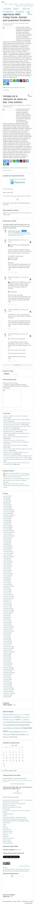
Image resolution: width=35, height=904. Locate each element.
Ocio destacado (20, 11)
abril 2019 (5, 587)
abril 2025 (5, 523)
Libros (28, 11)
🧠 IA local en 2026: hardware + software (13, 483)
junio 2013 (6, 677)
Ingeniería (12, 719)
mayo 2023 (6, 558)
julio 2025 (5, 518)
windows (22, 734)
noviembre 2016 (7, 610)
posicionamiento (12, 725)
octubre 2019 (6, 584)
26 (10, 760)
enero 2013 (6, 686)
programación (22, 87)
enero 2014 (6, 665)
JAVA (27, 23)
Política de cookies (8, 831)
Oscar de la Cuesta (13, 240)
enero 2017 (6, 606)
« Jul (4, 765)
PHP (20, 167)
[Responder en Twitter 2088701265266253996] (9, 272)
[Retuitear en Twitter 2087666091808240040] (11, 305)
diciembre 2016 (7, 608)
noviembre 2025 (7, 511)
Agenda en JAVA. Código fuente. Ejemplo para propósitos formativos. (17, 17)
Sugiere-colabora (7, 841)
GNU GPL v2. (18, 849)
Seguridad (27, 728)
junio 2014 (6, 657)
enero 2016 (6, 624)
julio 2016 (5, 615)
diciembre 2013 (7, 667)
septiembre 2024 (7, 536)
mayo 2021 (6, 568)
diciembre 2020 (7, 574)
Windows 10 (6, 737)
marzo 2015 (6, 641)
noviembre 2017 (7, 596)
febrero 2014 (6, 664)
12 (10, 755)
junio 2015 (6, 636)
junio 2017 (6, 601)
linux (28, 719)
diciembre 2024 (7, 530)
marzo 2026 (6, 504)
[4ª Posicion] (12, 407)
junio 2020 (6, 577)
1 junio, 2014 (12, 23)
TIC (27, 731)
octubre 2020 (6, 575)
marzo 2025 (6, 525)
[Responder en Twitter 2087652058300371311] (9, 329)
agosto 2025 (6, 517)
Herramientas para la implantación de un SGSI (15, 459)
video (13, 734)
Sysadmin (24, 731)
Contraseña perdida (8, 814)
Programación (6, 24)
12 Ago (9, 279)
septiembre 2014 (7, 651)
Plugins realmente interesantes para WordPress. (15, 436)
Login (4, 826)
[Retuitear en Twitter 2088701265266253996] (11, 272)
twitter (9, 734)
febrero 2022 (6, 565)
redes (5, 728)
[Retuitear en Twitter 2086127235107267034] (11, 361)
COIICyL (7, 781)
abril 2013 (5, 681)
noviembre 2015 (7, 627)
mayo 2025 (6, 522)
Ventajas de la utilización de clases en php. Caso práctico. (15, 99)
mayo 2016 (6, 617)
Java (8, 87)
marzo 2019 (6, 589)
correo (27, 714)
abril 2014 (5, 660)
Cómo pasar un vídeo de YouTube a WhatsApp (15, 445)
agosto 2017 (6, 600)
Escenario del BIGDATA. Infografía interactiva (14, 817)
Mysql (18, 722)
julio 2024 (5, 539)
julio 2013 (5, 676)
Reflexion (10, 728)
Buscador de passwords (9, 805)
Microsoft (12, 722)
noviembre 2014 (7, 648)
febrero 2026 (6, 506)
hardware (22, 717)
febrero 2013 (6, 684)
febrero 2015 (6, 643)
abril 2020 (5, 581)
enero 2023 (6, 560)
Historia (26, 717)
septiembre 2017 (7, 598)
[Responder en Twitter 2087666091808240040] (9, 305)
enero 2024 (6, 549)
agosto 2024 (6, 537)
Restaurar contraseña (8, 838)
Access (5, 714)
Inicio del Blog (7, 8)
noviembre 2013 (7, 669)
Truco (5, 734)
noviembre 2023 (7, 553)
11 (6, 755)
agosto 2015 (6, 632)
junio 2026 (6, 499)
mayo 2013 (6, 679)
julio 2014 (5, 655)
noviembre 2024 (7, 532)
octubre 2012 (6, 691)
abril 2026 (5, 503)
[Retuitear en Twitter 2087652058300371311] (11, 329)
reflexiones (18, 728)
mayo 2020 (6, 579)
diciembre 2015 (7, 625)
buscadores (20, 714)
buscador (16, 714)
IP (20, 719)
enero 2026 (6, 508)
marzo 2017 (6, 603)
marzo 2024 (6, 546)
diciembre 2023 (7, 551)
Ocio (22, 722)
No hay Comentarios (7, 170)
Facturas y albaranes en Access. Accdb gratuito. (15, 416)
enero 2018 (6, 593)
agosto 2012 (6, 695)
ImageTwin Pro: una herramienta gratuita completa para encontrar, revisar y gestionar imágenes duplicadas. (16, 480)
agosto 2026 (6, 496)
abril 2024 (5, 544)
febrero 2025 (6, 527)
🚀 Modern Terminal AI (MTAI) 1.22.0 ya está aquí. (16, 212)
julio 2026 (5, 497)
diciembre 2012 (7, 688)
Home (2, 770)
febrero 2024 (6, 548)
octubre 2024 (6, 534)
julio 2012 (5, 696)
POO (17, 87)
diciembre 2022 (7, 561)
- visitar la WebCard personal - (17, 783)
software (16, 732)
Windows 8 (27, 734)
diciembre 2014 (7, 646)
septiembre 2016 (7, 612)
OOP (15, 87)
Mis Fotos (5, 827)
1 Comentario (6, 90)
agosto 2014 (6, 653)
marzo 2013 (6, 683)
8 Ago (9, 335)
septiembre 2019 (7, 586)
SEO (5, 731)
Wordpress (14, 737)
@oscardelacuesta (24, 240)
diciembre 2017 (7, 594)
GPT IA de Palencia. (8, 189)
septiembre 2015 (7, 631)
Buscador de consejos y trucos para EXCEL (14, 803)
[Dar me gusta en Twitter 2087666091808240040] (15, 305)
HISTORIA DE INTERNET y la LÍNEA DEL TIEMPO (16, 821)
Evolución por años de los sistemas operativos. (15, 819)
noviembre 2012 (7, 689)
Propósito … (17, 8)
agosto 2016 (6, 613)
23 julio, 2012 (12, 105)
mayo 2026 (6, 501)
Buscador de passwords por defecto (12, 807)
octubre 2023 (6, 555)
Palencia (27, 722)
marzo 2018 (6, 591)
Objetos (11, 87)
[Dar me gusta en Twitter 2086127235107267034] (15, 361)
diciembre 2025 (7, 510)
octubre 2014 (6, 650)
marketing (6, 722)
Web (11, 106)
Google (17, 717)
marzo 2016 (6, 620)
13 (13, 755)
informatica (6, 719)
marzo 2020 (6, 582)
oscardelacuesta (20, 23)
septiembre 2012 (7, 693)
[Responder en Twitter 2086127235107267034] (9, 361)
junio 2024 (6, 541)
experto (5, 717)
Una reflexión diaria (8, 11)
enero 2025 (6, 529)
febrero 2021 (6, 570)
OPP (18, 167)
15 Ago (9, 241)
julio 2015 (5, 634)
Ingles (17, 719)
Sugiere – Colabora (15, 14)
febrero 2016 (6, 622)
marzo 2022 (6, 563)
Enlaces (5, 14)
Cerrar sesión (6, 808)
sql (20, 731)
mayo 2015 (6, 638)
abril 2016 (5, 619)
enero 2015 (6, 644)
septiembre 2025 (7, 515)
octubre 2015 (6, 629)
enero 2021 (6, 572)
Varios (11, 24)
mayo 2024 (6, 542)
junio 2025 (6, 520)
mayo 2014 (6, 658)
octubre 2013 (6, 670)
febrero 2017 (6, 605)
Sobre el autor (26, 8)
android (10, 714)
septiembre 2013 (7, 672)
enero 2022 (6, 567)
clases (8, 167)
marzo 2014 (6, 662)
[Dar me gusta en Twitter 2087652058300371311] (15, 329)
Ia (28, 717)
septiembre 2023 (7, 556)
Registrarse (6, 836)
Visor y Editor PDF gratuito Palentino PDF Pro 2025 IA (17, 196)
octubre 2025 (6, 513)
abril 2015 (5, 639)
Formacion (28, 105)
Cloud (24, 714)
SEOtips (10, 731)
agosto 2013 (6, 674)
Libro (25, 719)
